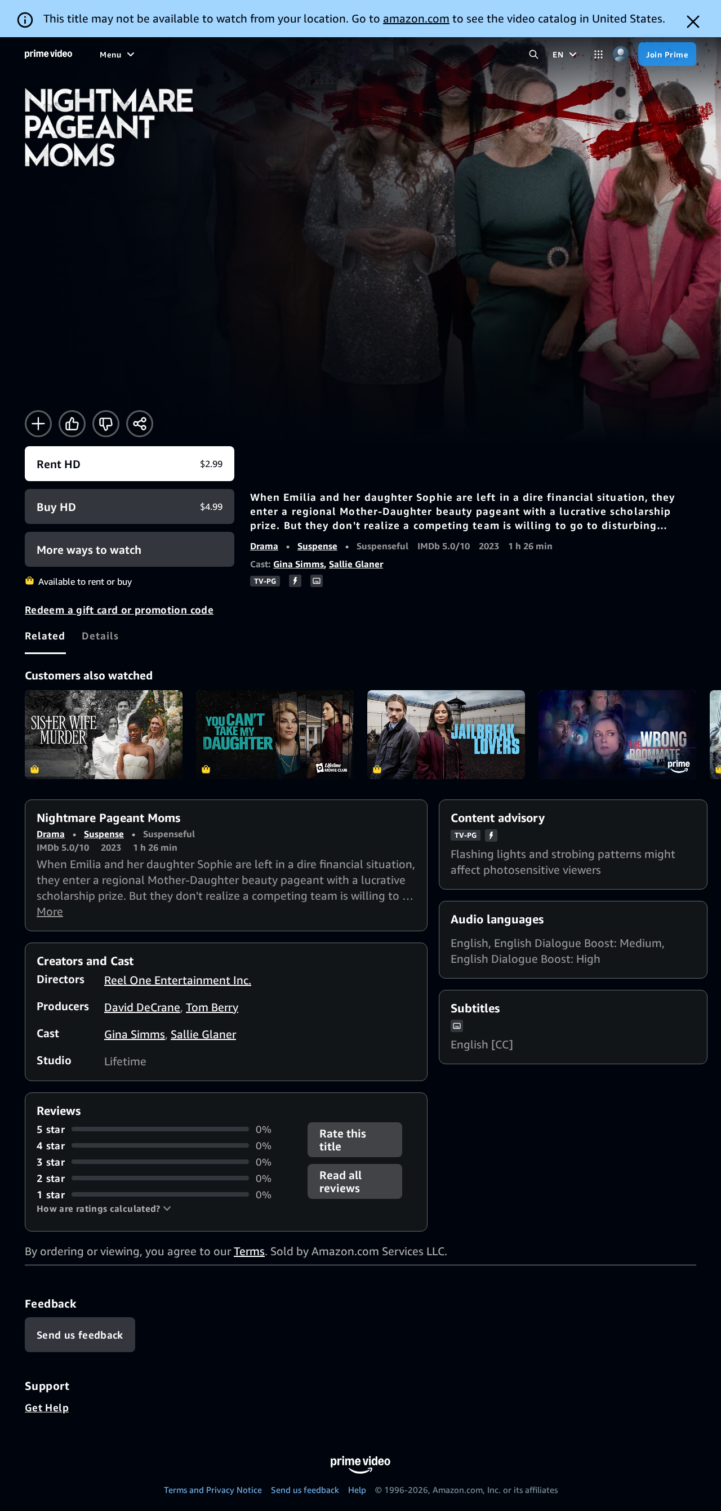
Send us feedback (305, 1490)
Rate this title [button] (342, 1140)
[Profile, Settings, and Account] (620, 54)
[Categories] (598, 54)
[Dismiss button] (693, 21)
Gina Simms (298, 564)
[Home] (48, 54)
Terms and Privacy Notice (213, 1490)
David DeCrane (142, 1007)
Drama (264, 546)
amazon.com (416, 18)
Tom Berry (212, 1007)
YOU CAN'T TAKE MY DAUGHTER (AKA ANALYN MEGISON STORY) (275, 734)
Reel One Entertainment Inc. (177, 980)
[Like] (72, 423)
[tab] (45, 635)
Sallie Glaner (356, 564)
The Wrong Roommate (617, 734)
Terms (249, 1251)
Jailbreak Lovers (446, 734)
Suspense (317, 546)
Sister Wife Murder (104, 734)
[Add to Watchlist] (38, 423)
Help (357, 1490)
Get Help (47, 1407)
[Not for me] (105, 423)
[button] (104, 1208)
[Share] (139, 423)
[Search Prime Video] (534, 54)
